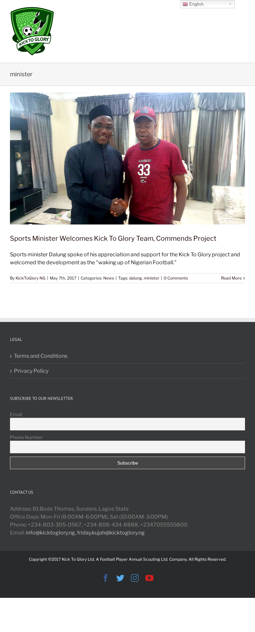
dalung (135, 278)
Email (16, 414)
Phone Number (26, 437)
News (108, 278)
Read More (231, 278)
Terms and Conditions (40, 356)
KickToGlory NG (30, 278)
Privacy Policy (31, 371)
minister (151, 278)
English (196, 4)
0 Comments (176, 278)
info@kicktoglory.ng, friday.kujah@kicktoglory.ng (85, 533)
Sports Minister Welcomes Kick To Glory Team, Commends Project (113, 238)
